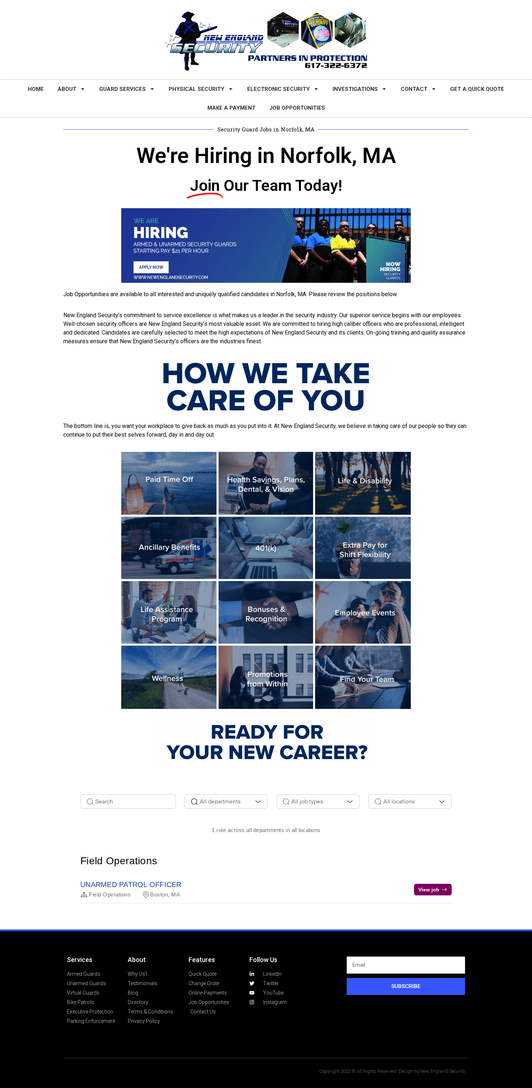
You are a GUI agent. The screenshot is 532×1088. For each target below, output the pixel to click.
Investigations (355, 89)
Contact (414, 89)
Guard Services (122, 89)
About (67, 89)
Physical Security (196, 89)
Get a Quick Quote (477, 89)
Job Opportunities (297, 108)
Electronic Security (278, 89)
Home (36, 89)
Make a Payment (231, 108)
